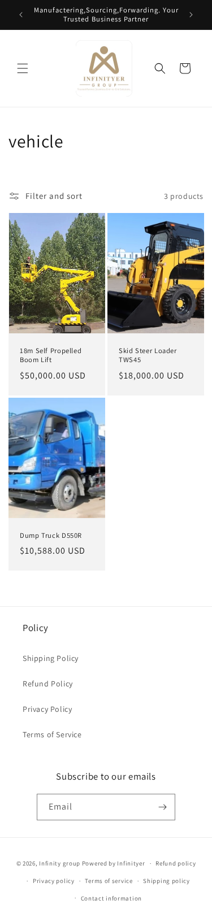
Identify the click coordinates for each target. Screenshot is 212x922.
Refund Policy (48, 684)
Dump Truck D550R (51, 535)
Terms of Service (52, 734)
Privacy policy (54, 881)
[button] (22, 68)
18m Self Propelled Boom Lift (50, 356)
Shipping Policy (51, 658)
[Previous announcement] (20, 14)
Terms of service (108, 881)
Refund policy (175, 863)
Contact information (111, 898)
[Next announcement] (191, 14)
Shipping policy (166, 881)
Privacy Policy (47, 709)
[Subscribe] (162, 807)
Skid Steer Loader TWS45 (148, 356)
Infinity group (59, 863)
